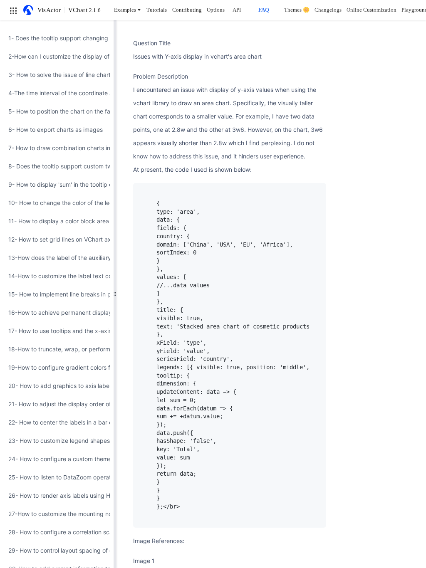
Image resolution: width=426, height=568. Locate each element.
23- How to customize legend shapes (56, 440)
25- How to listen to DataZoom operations (56, 477)
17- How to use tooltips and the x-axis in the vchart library (56, 330)
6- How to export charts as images (55, 129)
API (237, 10)
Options (216, 10)
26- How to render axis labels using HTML (56, 495)
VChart (84, 10)
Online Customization (371, 10)
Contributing (187, 10)
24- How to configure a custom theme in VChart (56, 458)
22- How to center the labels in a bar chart (56, 422)
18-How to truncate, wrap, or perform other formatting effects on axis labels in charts (56, 349)
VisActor (49, 10)
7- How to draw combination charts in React (56, 147)
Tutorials (156, 10)
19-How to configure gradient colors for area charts (56, 367)
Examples (125, 10)
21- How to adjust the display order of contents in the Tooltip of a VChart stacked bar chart (56, 403)
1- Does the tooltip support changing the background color (56, 38)
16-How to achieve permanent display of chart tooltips (56, 312)
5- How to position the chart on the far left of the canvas (56, 111)
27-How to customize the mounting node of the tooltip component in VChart (56, 513)
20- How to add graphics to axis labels (56, 385)
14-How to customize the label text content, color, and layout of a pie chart (56, 275)
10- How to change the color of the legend (56, 202)
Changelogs (328, 10)
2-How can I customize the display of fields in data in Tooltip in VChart (56, 56)
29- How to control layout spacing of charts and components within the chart (56, 550)
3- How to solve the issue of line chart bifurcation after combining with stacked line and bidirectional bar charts (56, 74)
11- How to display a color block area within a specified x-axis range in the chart (56, 221)
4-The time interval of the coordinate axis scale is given (56, 92)
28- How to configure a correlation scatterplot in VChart (56, 532)
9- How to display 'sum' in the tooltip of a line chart (56, 184)
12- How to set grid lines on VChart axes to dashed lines (56, 239)
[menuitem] (56, 38)
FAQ (263, 10)
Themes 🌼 (297, 10)
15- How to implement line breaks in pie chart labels (56, 294)
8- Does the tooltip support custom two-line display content (56, 166)
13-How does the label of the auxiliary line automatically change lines (56, 257)
